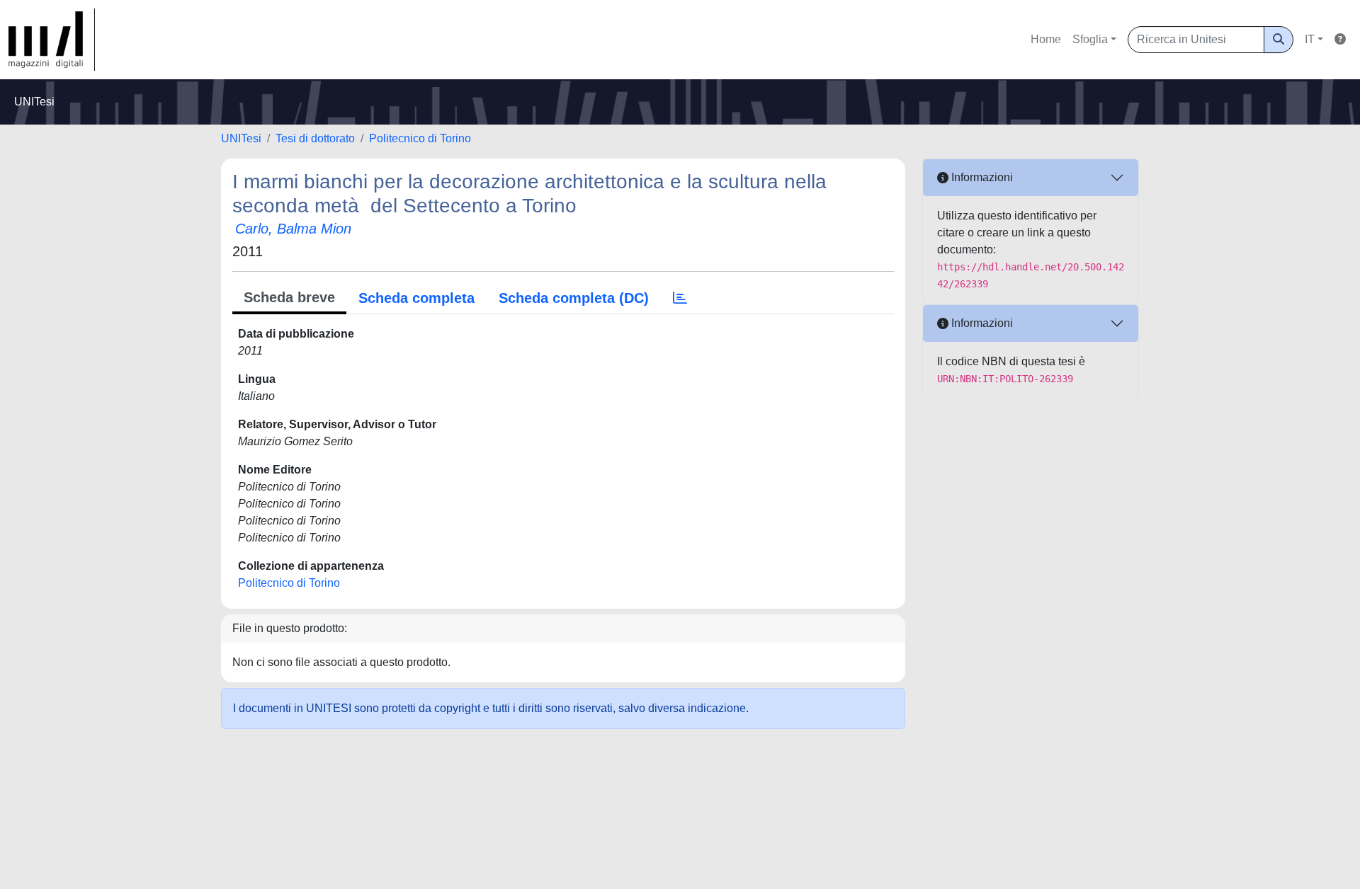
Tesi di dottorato (315, 138)
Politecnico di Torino (420, 138)
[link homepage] (51, 39)
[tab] (680, 298)
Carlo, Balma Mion (293, 228)
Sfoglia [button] (1090, 39)
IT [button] (1310, 39)
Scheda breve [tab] (289, 297)
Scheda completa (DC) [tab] (574, 298)
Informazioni (980, 177)
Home (1046, 39)
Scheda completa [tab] (416, 298)
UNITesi (241, 138)
